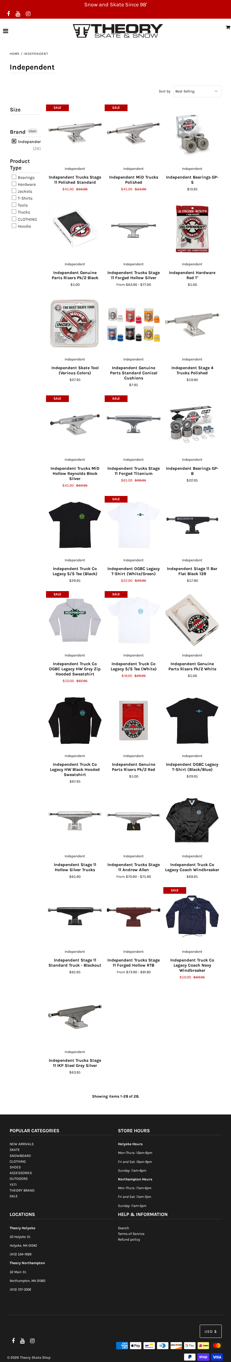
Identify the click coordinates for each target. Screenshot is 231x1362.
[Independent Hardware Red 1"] (192, 229)
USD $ (211, 1331)
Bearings (26, 177)
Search (123, 1228)
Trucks (23, 212)
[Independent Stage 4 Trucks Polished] (192, 324)
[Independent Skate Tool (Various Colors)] (75, 324)
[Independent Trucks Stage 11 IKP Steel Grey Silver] (75, 1017)
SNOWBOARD (20, 1156)
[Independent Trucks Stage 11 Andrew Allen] (133, 821)
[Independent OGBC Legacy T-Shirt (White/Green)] (133, 525)
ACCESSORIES (21, 1173)
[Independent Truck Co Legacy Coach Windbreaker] (192, 821)
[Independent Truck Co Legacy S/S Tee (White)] (133, 620)
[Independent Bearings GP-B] (192, 424)
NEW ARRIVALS (22, 1144)
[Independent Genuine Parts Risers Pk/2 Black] (75, 229)
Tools (22, 205)
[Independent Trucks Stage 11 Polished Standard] (75, 133)
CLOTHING (27, 219)
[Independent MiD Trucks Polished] (133, 133)
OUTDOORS (19, 1179)
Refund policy (129, 1239)
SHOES (15, 1167)
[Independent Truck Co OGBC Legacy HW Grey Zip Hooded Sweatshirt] (75, 620)
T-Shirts (24, 198)
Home (15, 54)
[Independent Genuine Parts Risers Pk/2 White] (192, 620)
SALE (14, 1196)
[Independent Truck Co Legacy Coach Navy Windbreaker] (192, 916)
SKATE (15, 1150)
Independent (30, 141)
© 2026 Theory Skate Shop (29, 1357)
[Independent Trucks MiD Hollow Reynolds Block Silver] (75, 424)
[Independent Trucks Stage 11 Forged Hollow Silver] (133, 229)
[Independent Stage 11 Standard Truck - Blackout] (75, 916)
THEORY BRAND (22, 1190)
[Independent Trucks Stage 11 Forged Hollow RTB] (133, 916)
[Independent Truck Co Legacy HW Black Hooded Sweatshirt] (75, 721)
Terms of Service (131, 1234)
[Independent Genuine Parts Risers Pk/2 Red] (133, 721)
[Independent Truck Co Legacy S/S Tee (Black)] (75, 525)
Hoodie (24, 226)
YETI (13, 1185)
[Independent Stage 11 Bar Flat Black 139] (192, 525)
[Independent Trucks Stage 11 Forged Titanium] (133, 424)
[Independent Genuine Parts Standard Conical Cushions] (133, 324)
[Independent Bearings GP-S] (192, 133)
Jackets (24, 191)
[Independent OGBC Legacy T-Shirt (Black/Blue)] (192, 721)
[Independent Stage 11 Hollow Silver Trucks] (75, 821)
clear (32, 131)
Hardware (26, 184)
